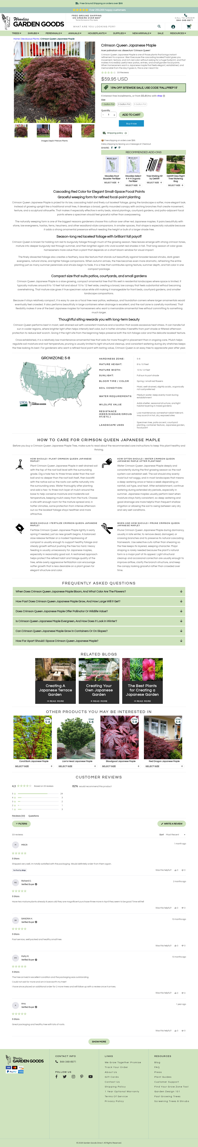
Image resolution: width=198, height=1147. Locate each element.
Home (16, 39)
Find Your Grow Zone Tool (171, 1087)
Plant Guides (163, 1077)
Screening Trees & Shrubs (171, 1101)
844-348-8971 (185, 20)
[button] (143, 73)
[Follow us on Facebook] (56, 1077)
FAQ (157, 1067)
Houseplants (96, 33)
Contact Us (112, 1082)
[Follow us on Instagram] (73, 1077)
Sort (161, 834)
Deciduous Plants (30, 39)
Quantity (105, 110)
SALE (161, 33)
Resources (177, 33)
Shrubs (33, 33)
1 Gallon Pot (108, 104)
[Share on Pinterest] (119, 147)
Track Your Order (116, 1067)
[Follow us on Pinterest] (81, 1077)
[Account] (173, 27)
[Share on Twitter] (115, 147)
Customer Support (166, 1082)
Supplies (118, 33)
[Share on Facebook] (111, 147)
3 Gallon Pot (124, 104)
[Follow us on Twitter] (65, 1077)
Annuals (74, 33)
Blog (157, 1062)
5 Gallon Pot (140, 104)
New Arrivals (141, 33)
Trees (16, 33)
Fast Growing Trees (167, 1096)
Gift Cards (112, 1077)
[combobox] (115, 27)
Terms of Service (116, 1096)
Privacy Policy (114, 1101)
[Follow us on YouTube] (90, 1077)
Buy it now (131, 123)
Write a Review (175, 824)
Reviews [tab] (18, 816)
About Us (111, 1072)
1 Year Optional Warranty (122, 1091)
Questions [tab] (33, 816)
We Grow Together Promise (123, 1062)
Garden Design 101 (167, 1091)
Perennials (53, 33)
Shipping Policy (115, 1087)
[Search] (159, 26)
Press (158, 1072)
